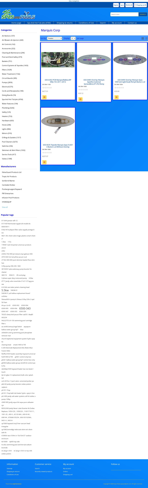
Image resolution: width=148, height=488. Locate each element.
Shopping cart (68, 474)
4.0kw (31, 278)
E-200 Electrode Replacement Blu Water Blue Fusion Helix (17, 349)
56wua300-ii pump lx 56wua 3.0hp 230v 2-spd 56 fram (18, 300)
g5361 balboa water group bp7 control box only (18, 360)
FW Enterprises (7, 193)
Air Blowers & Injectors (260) (12, 40)
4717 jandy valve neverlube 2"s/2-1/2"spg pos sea (18, 282)
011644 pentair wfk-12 (10, 221)
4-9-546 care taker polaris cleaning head (15, 287)
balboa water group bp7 (10, 330)
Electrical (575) (7, 87)
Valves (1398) (7, 159)
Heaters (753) (7, 116)
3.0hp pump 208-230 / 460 (11, 266)
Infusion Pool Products (10, 198)
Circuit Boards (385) (9, 78)
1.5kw (4, 242)
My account (117, 23)
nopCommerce (17, 484)
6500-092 (15, 305)
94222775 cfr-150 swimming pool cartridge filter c (17, 322)
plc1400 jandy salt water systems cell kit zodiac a (18, 396)
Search (143, 14)
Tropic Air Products (9, 176)
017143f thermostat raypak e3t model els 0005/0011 (16, 225)
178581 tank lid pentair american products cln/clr (16, 246)
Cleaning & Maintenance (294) (13, 53)
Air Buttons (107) (8, 36)
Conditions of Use (86, 23)
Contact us (132, 23)
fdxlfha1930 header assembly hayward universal (18, 354)
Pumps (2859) (7, 82)
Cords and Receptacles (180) (12, 91)
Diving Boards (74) (9, 95)
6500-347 (5, 311)
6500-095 (5, 308)
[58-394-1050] (94, 59)
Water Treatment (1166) (11, 74)
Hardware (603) (8, 120)
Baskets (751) (7, 61)
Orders (65, 471)
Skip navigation (74, 1)
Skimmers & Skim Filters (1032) (13, 150)
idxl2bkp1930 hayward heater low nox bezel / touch (17, 370)
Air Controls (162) (8, 44)
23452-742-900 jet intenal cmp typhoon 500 (17, 254)
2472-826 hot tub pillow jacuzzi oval (14, 257)
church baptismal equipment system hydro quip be (18, 340)
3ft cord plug (20, 275)
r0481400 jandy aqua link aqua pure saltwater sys (18, 403)
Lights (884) (6, 129)
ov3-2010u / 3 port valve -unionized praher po (18, 381)
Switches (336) (7, 146)
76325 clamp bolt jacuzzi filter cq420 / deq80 (17, 314)
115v (9, 242)
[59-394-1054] (130, 59)
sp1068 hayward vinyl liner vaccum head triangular (16, 424)
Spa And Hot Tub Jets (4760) (39, 23)
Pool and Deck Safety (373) (12, 57)
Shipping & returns (65, 23)
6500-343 (25, 308)
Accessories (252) (8, 48)
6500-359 (22, 311)
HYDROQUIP (6, 202)
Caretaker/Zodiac (8, 185)
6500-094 (24, 305)
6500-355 (13, 311)
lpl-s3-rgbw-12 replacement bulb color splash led (17, 376)
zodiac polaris (6, 454)
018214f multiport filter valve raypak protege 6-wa (18, 231)
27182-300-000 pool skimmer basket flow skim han (18, 261)
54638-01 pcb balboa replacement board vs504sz (16, 294)
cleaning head (6, 345)
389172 (4, 275)
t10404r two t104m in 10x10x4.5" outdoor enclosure (16, 437)
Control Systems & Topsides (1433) (15, 65)
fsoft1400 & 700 (7, 357)
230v (3, 251)
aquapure (27, 327)
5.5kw (5, 290)
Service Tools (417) (9, 154)
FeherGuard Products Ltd (11, 172)
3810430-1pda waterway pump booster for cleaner (17, 270)
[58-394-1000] (58, 124)
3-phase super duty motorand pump (14, 278)
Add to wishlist (44, 97)
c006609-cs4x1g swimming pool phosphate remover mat (17, 334)
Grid (142, 38)
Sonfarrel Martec (8, 181)
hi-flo (3, 366)
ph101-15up (6, 390)
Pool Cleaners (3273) (10, 142)
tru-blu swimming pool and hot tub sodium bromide (17, 446)
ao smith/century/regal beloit (12, 327)
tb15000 (4, 442)
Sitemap (9, 468)
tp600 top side (14, 442)
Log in (122, 5)
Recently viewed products (43, 471)
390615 (11, 275)
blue (21, 330)
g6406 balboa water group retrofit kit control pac (18, 363)
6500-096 (13, 308)
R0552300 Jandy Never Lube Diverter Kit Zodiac (18, 408)
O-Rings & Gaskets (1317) (11, 137)
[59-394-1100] (58, 59)
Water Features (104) (10, 104)
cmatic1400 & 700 (19, 345)
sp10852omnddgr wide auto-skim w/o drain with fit (17, 431)
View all (5, 207)
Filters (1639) (7, 70)
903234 (4, 317)
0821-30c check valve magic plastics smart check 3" (18, 237)
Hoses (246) (6, 125)
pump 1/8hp (6, 399)
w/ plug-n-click (7, 451)
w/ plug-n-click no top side (23, 451)
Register (116, 5)
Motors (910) (7, 133)
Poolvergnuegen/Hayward (12, 189)
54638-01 (14, 290)
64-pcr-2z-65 (6, 305)
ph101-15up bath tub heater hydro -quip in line (18, 393)
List (146, 38)
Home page (16, 23)
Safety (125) (6, 112)
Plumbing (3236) (8, 108)
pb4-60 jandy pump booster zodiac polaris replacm (16, 385)
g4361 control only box (23, 357)
